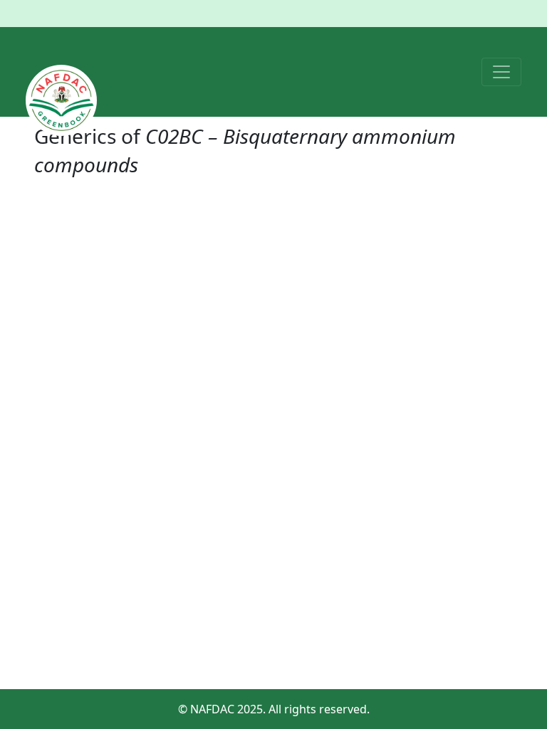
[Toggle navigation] (501, 72)
